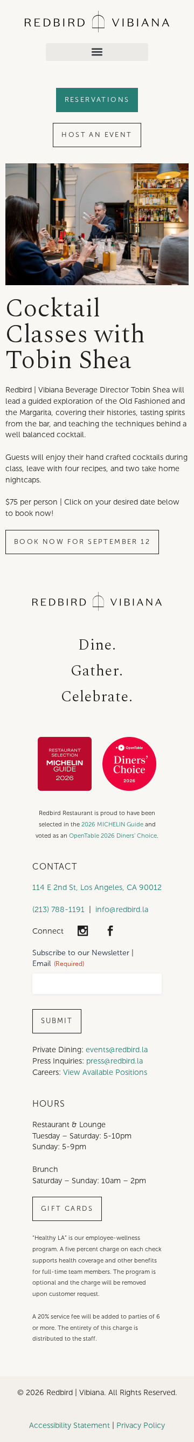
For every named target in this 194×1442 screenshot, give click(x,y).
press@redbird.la (114, 1061)
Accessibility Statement (69, 1425)
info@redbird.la (121, 909)
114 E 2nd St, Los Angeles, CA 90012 (97, 887)
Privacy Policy (140, 1425)
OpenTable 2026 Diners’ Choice (113, 835)
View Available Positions (105, 1072)
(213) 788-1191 (58, 909)
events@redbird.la (117, 1049)
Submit (57, 1021)
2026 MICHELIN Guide (112, 824)
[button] (97, 52)
